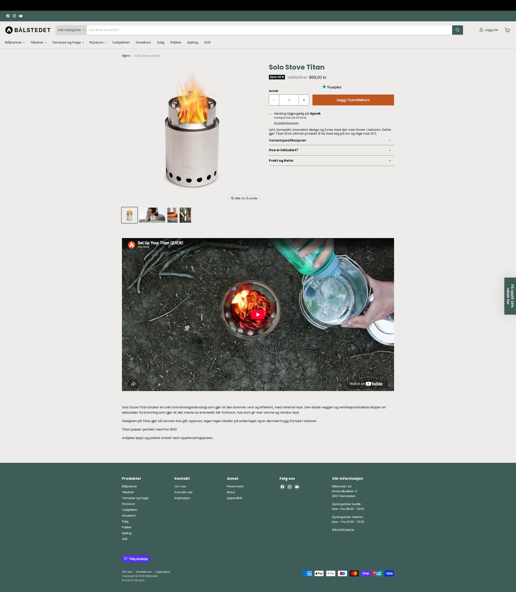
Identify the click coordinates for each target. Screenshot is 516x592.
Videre (258, 326)
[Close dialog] (305, 259)
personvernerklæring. (248, 351)
